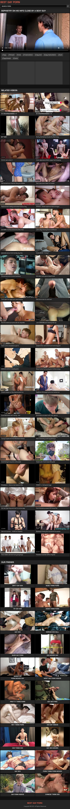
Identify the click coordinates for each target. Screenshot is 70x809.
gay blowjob (7, 58)
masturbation (29, 55)
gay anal (39, 55)
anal (19, 55)
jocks (16, 58)
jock (61, 55)
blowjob (12, 55)
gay (5, 55)
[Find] (68, 6)
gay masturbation (50, 55)
